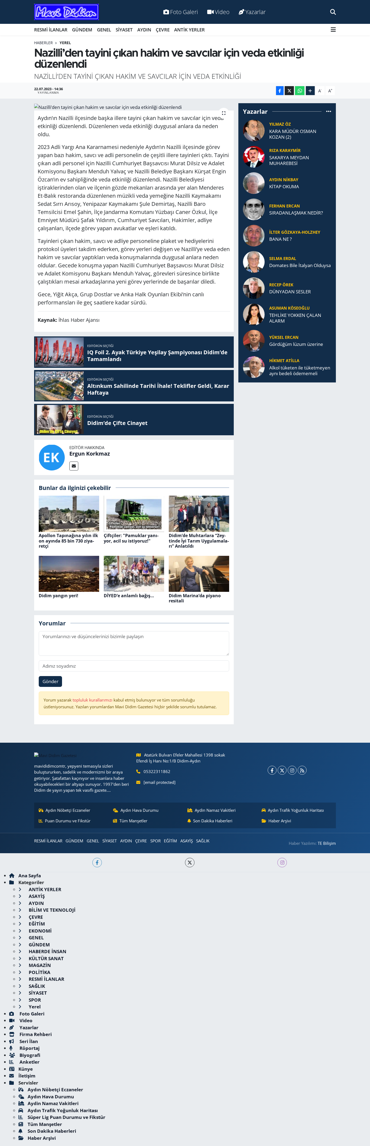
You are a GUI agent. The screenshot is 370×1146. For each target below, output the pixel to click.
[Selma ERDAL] (254, 261)
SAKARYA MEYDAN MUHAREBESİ (289, 160)
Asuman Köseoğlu (289, 308)
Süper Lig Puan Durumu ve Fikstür (66, 1117)
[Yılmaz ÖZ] (254, 130)
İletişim (26, 1076)
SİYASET (124, 30)
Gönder (51, 681)
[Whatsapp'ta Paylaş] (299, 90)
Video (222, 12)
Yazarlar (255, 12)
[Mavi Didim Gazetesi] (66, 12)
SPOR (155, 840)
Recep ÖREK (281, 284)
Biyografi (29, 1055)
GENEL (104, 30)
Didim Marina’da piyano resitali (195, 598)
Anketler (29, 1062)
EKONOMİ (40, 931)
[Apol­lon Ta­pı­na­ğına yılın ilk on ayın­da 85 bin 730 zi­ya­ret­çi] (69, 513)
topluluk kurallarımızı (93, 700)
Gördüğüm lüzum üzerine (296, 344)
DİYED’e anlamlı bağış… (129, 596)
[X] (282, 770)
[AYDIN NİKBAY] (254, 182)
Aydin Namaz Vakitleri (215, 810)
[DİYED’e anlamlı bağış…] (134, 573)
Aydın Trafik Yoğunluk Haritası (296, 810)
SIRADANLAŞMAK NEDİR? (296, 213)
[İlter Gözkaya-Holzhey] (254, 235)
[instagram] (282, 862)
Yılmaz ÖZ (280, 124)
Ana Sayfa (29, 875)
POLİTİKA (39, 972)
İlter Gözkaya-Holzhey (294, 232)
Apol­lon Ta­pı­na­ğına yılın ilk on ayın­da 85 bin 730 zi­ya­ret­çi (68, 541)
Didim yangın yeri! (58, 596)
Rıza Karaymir (285, 150)
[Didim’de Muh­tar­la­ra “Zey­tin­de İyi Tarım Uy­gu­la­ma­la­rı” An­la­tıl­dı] (199, 513)
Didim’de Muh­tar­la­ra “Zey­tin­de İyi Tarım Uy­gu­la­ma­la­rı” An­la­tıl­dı (199, 541)
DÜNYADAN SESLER (290, 291)
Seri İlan (28, 1041)
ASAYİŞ (186, 840)
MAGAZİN (39, 965)
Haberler (43, 42)
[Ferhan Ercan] (254, 209)
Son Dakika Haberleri (212, 820)
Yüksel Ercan (283, 337)
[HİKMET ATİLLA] (254, 366)
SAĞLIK (202, 840)
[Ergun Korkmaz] (52, 457)
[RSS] (302, 770)
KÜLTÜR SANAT (46, 958)
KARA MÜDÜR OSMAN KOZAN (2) (292, 134)
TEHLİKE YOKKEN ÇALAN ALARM (295, 318)
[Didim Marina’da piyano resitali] (199, 573)
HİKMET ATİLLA (284, 360)
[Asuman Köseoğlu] (254, 314)
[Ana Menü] (333, 29)
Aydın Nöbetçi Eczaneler (68, 810)
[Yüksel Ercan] (254, 340)
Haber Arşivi (279, 820)
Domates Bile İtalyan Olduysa (300, 265)
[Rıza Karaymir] (254, 156)
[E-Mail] (73, 466)
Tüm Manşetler (133, 820)
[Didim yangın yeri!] (69, 573)
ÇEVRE (163, 30)
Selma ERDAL (282, 258)
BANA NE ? (280, 239)
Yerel (65, 42)
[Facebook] (272, 770)
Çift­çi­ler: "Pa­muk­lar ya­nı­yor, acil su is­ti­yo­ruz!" (131, 538)
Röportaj (29, 1048)
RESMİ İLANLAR (50, 30)
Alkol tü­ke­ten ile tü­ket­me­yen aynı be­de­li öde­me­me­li (299, 370)
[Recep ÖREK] (254, 287)
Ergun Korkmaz (89, 453)
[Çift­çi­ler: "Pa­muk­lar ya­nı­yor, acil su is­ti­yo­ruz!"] (134, 513)
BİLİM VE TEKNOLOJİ (52, 910)
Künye (25, 1069)
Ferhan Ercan (284, 206)
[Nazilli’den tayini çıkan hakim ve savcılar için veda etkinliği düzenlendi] (134, 107)
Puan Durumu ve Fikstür (67, 820)
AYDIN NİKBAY (283, 179)
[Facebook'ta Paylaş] (280, 90)
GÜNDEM (82, 30)
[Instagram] (292, 770)
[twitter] (189, 862)
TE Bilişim (327, 843)
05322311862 (157, 771)
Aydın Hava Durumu (139, 810)
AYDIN (144, 30)
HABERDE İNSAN (47, 951)
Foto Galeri (184, 12)
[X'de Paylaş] (289, 90)
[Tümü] (328, 111)
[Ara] (333, 12)
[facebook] (97, 862)
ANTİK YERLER (189, 30)
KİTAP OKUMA (284, 186)
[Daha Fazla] (310, 90)
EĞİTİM (170, 840)
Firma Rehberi (35, 1034)
